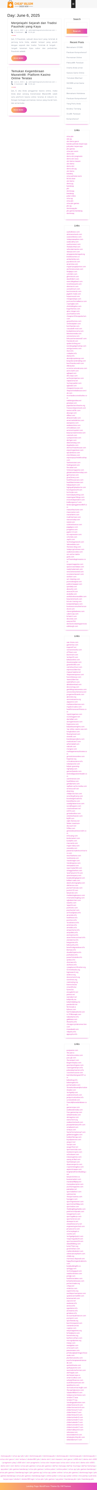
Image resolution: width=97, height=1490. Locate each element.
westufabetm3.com (74, 1435)
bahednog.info (72, 1080)
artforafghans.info (74, 913)
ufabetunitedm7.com (75, 1420)
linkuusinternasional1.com (77, 338)
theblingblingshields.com (76, 1209)
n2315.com (71, 811)
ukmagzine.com (73, 1117)
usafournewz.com (74, 244)
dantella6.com (72, 719)
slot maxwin (57, 1459)
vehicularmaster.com (75, 249)
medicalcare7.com (74, 741)
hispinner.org (71, 759)
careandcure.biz (73, 1326)
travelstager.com (73, 861)
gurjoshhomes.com (74, 321)
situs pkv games (73, 203)
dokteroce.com (72, 885)
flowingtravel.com (73, 734)
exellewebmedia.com (75, 1110)
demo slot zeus (72, 159)
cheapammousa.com (75, 388)
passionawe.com (73, 1350)
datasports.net (72, 1221)
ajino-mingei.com (73, 311)
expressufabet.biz (74, 670)
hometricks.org (72, 1335)
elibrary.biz (71, 366)
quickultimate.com (74, 1365)
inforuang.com (72, 836)
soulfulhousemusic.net (75, 1383)
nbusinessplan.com (74, 662)
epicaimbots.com (73, 453)
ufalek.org (70, 1256)
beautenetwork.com (74, 599)
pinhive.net (71, 994)
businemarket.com (74, 1179)
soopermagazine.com (75, 564)
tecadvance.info (73, 923)
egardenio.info (72, 1308)
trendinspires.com (74, 863)
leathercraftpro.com (74, 1338)
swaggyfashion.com (74, 870)
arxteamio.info (72, 1311)
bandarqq (70, 186)
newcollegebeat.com (75, 281)
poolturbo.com (72, 908)
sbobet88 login (28, 1479)
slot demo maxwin (74, 161)
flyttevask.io (71, 1007)
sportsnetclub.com (74, 1149)
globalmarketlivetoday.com (77, 472)
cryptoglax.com (72, 304)
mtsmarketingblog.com (76, 898)
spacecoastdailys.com (75, 567)
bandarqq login (22, 1472)
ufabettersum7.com (74, 1410)
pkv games (71, 149)
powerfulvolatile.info (74, 957)
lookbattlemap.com (74, 1137)
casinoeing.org (72, 982)
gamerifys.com (72, 645)
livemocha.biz (72, 985)
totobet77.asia (72, 1397)
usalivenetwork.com (74, 1095)
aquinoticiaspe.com (74, 1169)
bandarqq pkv (71, 1479)
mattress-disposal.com (76, 1259)
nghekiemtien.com (74, 900)
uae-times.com (72, 642)
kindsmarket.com (73, 838)
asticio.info (71, 1306)
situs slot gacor (7, 1459)
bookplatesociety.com (75, 331)
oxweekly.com (72, 848)
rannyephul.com (73, 865)
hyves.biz (70, 989)
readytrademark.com (75, 569)
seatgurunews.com (74, 348)
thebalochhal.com (73, 247)
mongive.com (72, 749)
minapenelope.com (74, 299)
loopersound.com (73, 296)
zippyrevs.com (72, 702)
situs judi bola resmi (74, 176)
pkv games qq (36, 1472)
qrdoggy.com (71, 1268)
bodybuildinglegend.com (76, 878)
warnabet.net (72, 997)
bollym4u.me (71, 999)
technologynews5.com (75, 542)
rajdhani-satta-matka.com (77, 786)
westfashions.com (74, 856)
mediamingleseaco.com (76, 895)
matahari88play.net (74, 1182)
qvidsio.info (71, 960)
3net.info (70, 351)
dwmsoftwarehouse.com (76, 448)
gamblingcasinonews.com (77, 689)
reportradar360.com (74, 868)
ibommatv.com (72, 655)
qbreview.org (71, 697)
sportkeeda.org (72, 1321)
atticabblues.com (73, 428)
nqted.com (71, 522)
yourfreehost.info (73, 314)
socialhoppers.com (74, 806)
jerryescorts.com (73, 1229)
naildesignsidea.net (74, 400)
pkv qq (69, 206)
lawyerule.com (72, 893)
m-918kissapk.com (74, 1014)
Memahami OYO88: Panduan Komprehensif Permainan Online (77, 52)
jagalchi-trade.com (74, 294)
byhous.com (71, 1009)
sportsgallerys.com (74, 1216)
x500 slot (78, 1459)
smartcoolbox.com (74, 1378)
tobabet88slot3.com (74, 1393)
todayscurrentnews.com (76, 1395)
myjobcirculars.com (74, 707)
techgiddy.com (72, 1092)
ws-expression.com (74, 534)
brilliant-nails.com (73, 880)
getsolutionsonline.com (76, 756)
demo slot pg (72, 169)
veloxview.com (72, 1432)
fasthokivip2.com (73, 1162)
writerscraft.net (73, 789)
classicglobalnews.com (75, 611)
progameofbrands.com (75, 694)
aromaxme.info (72, 935)
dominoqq (70, 191)
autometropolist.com (75, 430)
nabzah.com (71, 746)
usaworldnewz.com (74, 237)
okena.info (71, 356)
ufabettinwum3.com (74, 1415)
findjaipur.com (72, 271)
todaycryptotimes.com (75, 549)
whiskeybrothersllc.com (76, 1437)
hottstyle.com (72, 492)
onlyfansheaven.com (75, 816)
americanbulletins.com (75, 420)
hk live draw (71, 179)
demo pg (70, 183)
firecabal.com (72, 467)
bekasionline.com (73, 660)
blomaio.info (71, 950)
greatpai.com (72, 403)
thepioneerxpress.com (75, 674)
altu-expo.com (72, 376)
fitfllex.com (71, 828)
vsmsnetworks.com (74, 650)
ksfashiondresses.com (75, 1281)
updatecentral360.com (75, 1296)
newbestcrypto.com (74, 1152)
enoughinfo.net (72, 992)
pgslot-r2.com (72, 532)
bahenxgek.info (72, 1082)
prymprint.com (72, 1318)
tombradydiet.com (74, 324)
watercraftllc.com (73, 410)
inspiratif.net (71, 647)
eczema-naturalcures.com (77, 368)
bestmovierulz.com (74, 291)
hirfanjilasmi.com (73, 1333)
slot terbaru (21, 1459)
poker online (71, 196)
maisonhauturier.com (75, 510)
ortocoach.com (72, 1348)
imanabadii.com (73, 1029)
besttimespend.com (74, 1323)
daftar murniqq (73, 1466)
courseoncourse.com (75, 1073)
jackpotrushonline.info (75, 1097)
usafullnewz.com (73, 232)
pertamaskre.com (73, 1085)
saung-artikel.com (73, 1159)
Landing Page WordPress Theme (41, 1486)
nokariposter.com (73, 764)
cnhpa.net (70, 1286)
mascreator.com (73, 512)
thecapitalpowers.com (75, 1390)
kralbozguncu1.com (74, 502)
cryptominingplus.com (75, 1167)
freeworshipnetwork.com (76, 408)
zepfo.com (71, 539)
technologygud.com (74, 1271)
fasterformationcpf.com (76, 1132)
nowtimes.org (72, 980)
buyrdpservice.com (74, 1140)
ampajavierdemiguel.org (76, 254)
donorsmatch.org (73, 977)
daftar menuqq (59, 1466)
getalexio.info (72, 1313)
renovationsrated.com (75, 572)
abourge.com (72, 413)
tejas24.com (71, 905)
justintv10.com (72, 890)
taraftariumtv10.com (75, 873)
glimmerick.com (73, 276)
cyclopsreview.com (74, 438)
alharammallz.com (74, 418)
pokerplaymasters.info (75, 1070)
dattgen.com (72, 440)
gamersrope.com (73, 1107)
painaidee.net (72, 1189)
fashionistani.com (73, 462)
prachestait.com (73, 910)
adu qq (69, 139)
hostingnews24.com (74, 490)
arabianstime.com (74, 425)
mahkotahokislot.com (75, 1251)
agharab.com (72, 386)
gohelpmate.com (73, 784)
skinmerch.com (72, 286)
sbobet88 (31, 1459)
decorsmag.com (73, 687)
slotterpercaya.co (73, 1375)
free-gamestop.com (74, 1112)
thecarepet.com (73, 1060)
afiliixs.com (71, 415)
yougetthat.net (72, 1147)
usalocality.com (73, 242)
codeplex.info (72, 353)
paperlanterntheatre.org (76, 405)
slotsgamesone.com (74, 722)
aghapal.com (71, 373)
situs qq (70, 198)
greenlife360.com (73, 665)
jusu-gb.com (71, 1058)
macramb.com (72, 843)
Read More (20, 59)
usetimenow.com (73, 779)
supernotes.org (72, 1291)
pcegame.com (72, 529)
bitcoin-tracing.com (74, 601)
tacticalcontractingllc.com (77, 1388)
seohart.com (71, 577)
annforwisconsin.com (75, 269)
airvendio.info (72, 915)
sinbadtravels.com (74, 1115)
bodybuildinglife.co (74, 1266)
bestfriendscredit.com (75, 363)
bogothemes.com (73, 309)
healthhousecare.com (75, 480)
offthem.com (72, 652)
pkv (68, 188)
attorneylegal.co (73, 1231)
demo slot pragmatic (75, 156)
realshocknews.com (74, 1273)
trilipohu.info (71, 1032)
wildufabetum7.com (74, 1440)
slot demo (70, 164)
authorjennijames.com (75, 378)
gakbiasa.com (72, 1019)
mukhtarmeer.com (74, 517)
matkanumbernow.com (75, 704)
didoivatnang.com (73, 443)
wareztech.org (72, 1120)
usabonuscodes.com (75, 552)
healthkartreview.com (75, 482)
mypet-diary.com (73, 846)
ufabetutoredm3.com (75, 1425)
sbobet (17, 1479)
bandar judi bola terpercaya (77, 144)
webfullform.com (73, 682)
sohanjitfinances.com (75, 1380)
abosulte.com (72, 589)
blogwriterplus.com (74, 1063)
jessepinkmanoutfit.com (76, 1125)
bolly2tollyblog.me (73, 1002)
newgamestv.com (73, 1214)
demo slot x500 (90, 1459)
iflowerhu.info (72, 1022)
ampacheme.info (73, 930)
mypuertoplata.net (74, 672)
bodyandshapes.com (75, 604)
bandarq (70, 174)
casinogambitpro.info (75, 1068)
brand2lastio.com (73, 801)
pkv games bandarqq (74, 211)
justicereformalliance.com (77, 301)
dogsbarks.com (72, 445)
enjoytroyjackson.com (75, 450)
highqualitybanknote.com (76, 487)
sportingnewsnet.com (75, 1202)
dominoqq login (86, 1472)
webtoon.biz (71, 1194)
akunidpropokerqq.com (75, 358)
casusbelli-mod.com (74, 329)
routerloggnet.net (73, 717)
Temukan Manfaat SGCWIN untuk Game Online (75, 83)
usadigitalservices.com (75, 803)
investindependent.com (76, 500)
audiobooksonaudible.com (76, 596)
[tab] (73, 4)
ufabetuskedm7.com (75, 1422)
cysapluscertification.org (76, 967)
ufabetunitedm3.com (75, 1417)
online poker (50, 1469)
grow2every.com (73, 477)
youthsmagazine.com (75, 1187)
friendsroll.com (72, 341)
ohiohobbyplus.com (74, 306)
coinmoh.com (72, 435)
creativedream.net (74, 808)
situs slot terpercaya (50, 1463)
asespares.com (73, 423)
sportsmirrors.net (73, 1219)
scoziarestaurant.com (75, 574)
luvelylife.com (72, 841)
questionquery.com (74, 875)
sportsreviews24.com (75, 1241)
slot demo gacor (73, 141)
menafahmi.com (73, 515)
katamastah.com (73, 1298)
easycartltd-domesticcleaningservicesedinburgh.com (77, 623)
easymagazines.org (74, 1330)
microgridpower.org (74, 1340)
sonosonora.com (73, 336)
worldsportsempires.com (76, 1293)
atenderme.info (72, 940)
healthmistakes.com (74, 1278)
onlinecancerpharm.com (76, 1254)
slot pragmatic (33, 1463)
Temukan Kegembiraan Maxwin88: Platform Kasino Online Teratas (31, 74)
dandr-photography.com (76, 883)
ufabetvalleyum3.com (75, 1430)
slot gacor (68, 1459)
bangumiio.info (72, 942)
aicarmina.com (72, 264)
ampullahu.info (72, 932)
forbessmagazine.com (75, 470)
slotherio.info (72, 965)
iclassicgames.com (74, 1157)
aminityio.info (72, 925)
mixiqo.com (71, 1343)
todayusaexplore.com (75, 239)
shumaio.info (72, 962)
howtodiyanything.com (75, 495)
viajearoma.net (72, 381)
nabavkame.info (73, 1017)
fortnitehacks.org (73, 970)
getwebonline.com (74, 813)
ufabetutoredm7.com (75, 1427)
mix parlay (83, 1476)
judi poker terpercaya (75, 146)
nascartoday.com (73, 520)
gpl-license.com (73, 475)
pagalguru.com (72, 527)
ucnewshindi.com (73, 1100)
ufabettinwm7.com (74, 1412)
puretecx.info (72, 920)
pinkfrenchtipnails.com (75, 1211)
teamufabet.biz (73, 679)
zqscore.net (71, 1301)
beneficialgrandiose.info (76, 947)
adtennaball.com (73, 744)
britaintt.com (72, 616)
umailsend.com (72, 1127)
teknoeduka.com (73, 544)
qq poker (4, 1469)
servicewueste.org (74, 699)
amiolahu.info (72, 927)
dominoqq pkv (72, 208)
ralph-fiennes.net (73, 821)
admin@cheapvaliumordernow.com (42, 30)
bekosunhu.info (72, 945)
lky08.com (70, 818)
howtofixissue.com (74, 677)
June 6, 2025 (19, 30)
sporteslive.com (73, 1206)
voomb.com (71, 1234)
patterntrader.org (73, 1283)
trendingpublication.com (76, 1402)
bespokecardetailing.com (76, 361)
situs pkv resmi (72, 151)
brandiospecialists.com (75, 739)
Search (77, 19)
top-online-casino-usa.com (77, 729)
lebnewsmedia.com (74, 333)
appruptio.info (72, 1034)
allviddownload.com (74, 684)
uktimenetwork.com (74, 234)
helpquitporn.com (73, 485)
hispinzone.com (73, 724)
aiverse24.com (72, 591)
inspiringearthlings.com (75, 497)
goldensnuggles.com (74, 1135)
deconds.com (72, 619)
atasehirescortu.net (74, 1224)
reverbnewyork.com (74, 284)
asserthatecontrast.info (76, 937)
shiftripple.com (72, 1373)
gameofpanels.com (74, 771)
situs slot (65, 1463)
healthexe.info (72, 918)
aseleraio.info (72, 1303)
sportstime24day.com (75, 1204)
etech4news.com (73, 455)
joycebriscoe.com (73, 262)
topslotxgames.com (74, 714)
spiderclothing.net (73, 343)
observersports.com (74, 1164)
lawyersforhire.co (73, 1177)
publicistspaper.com (74, 584)
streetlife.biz (71, 987)
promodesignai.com (74, 582)
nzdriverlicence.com (74, 524)
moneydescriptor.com (75, 1184)
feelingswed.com (73, 465)
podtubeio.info (72, 955)
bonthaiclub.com (73, 326)
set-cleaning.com (73, 579)
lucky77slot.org (72, 1246)
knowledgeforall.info (74, 799)
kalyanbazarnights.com (75, 727)
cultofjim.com (72, 274)
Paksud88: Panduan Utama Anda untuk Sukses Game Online (75, 68)
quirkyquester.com (74, 1368)
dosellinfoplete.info (74, 952)
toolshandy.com (73, 858)
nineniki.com (71, 736)
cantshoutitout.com (74, 667)
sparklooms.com (73, 1385)
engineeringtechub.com (76, 1226)
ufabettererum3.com (75, 1405)
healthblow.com (73, 781)
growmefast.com (73, 1249)
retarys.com (71, 1130)
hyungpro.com (72, 1199)
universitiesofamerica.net (76, 692)
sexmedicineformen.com (76, 1370)
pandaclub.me (72, 1004)
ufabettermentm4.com (75, 1407)
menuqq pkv (6, 1456)
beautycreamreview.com (76, 433)
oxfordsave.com (73, 1154)
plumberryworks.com (75, 1358)
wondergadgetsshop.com (76, 346)
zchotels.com (72, 537)
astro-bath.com (73, 371)
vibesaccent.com (73, 252)
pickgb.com (71, 1276)
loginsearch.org (72, 972)
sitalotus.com (72, 1288)
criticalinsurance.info (75, 761)
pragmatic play (9, 1463)
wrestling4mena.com (75, 796)
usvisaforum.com (73, 289)
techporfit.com (72, 657)
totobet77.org (72, 1400)
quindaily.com (72, 586)
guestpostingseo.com (75, 1065)
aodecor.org (71, 975)
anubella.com (72, 594)
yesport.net (71, 1142)
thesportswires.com (74, 1197)
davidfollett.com (73, 279)
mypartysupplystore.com (76, 267)
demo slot (70, 154)
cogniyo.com (71, 1328)
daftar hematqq (88, 1466)
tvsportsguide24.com (75, 1239)
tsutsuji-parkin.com (74, 383)
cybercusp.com (72, 614)
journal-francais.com (74, 888)
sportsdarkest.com (74, 1192)
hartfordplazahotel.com (76, 1012)
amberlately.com (73, 259)
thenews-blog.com (74, 547)
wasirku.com (71, 903)
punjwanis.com (72, 1050)
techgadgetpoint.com (75, 1236)
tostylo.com (71, 1144)
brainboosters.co (73, 257)
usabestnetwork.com (75, 1122)
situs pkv (70, 136)
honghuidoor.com (73, 732)
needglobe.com (72, 1345)
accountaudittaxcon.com (76, 1316)
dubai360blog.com (74, 1244)
